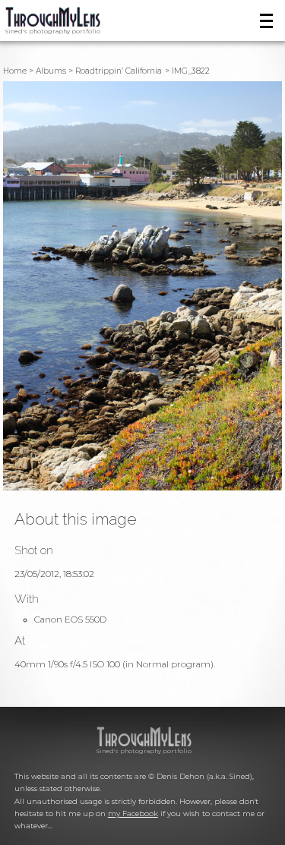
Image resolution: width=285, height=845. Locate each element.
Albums (51, 71)
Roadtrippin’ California (118, 71)
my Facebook (133, 813)
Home (15, 71)
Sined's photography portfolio (52, 31)
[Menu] (266, 21)
